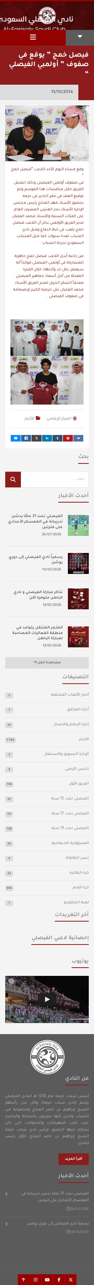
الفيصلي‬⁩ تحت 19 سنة (70, 828)
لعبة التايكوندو (76, 903)
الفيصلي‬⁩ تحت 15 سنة (70, 799)
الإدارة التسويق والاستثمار (67, 754)
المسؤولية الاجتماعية (70, 843)
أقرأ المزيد (73, 1159)
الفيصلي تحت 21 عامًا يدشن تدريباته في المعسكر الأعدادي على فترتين (35, 522)
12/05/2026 (52, 605)
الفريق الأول (79, 784)
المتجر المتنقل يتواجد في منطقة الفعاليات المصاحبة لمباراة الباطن (37, 633)
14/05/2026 (51, 570)
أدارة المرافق (78, 710)
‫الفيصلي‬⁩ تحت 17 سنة (70, 814)
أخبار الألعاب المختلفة (70, 695)
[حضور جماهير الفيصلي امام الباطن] (47, 999)
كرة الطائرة (79, 873)
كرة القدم (81, 888)
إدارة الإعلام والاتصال (71, 725)
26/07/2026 (51, 535)
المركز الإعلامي (59, 419)
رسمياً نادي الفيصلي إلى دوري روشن (58, 1224)
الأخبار (29, 419)
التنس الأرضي (77, 769)
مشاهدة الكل (49, 663)
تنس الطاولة (77, 858)
